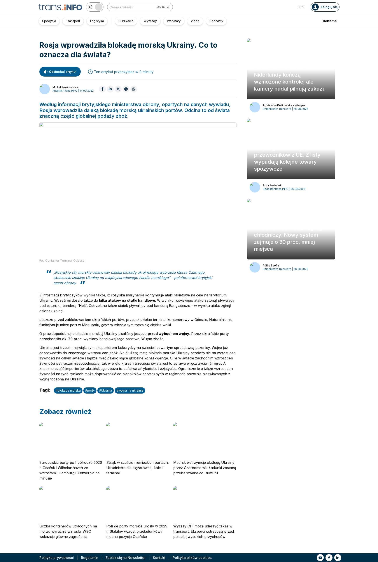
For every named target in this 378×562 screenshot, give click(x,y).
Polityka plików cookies (192, 557)
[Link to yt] (320, 557)
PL (299, 7)
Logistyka (97, 21)
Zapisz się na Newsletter (125, 557)
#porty (90, 390)
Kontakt (159, 557)
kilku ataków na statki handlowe (127, 300)
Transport (73, 21)
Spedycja (49, 21)
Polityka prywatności (56, 557)
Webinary (174, 21)
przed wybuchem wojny (168, 333)
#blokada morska (68, 390)
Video (195, 21)
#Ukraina (105, 390)
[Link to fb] (329, 557)
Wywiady (150, 21)
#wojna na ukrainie (130, 390)
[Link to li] (337, 557)
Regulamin (89, 557)
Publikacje (126, 21)
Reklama (330, 21)
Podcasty (216, 21)
